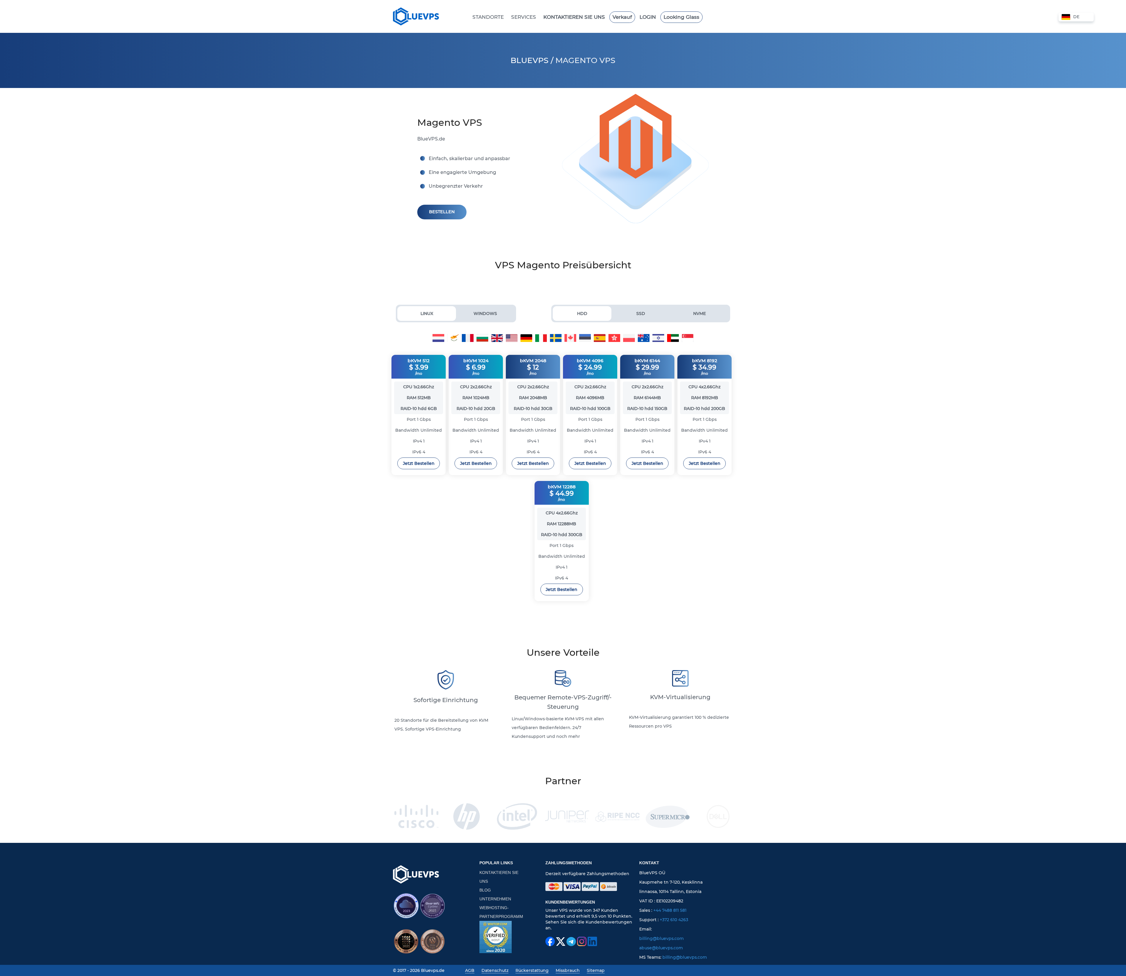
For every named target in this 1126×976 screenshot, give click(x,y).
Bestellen (442, 211)
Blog (485, 890)
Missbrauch (568, 970)
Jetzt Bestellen (419, 463)
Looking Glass (681, 17)
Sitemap (596, 970)
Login (648, 17)
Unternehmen (495, 899)
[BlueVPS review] (495, 937)
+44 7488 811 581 (669, 910)
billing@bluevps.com (661, 938)
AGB (469, 970)
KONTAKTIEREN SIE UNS (498, 877)
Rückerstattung (532, 970)
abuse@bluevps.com (661, 947)
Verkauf (622, 17)
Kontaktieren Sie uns (574, 17)
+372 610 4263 (674, 919)
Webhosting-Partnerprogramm (501, 912)
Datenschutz (494, 970)
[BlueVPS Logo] (416, 874)
